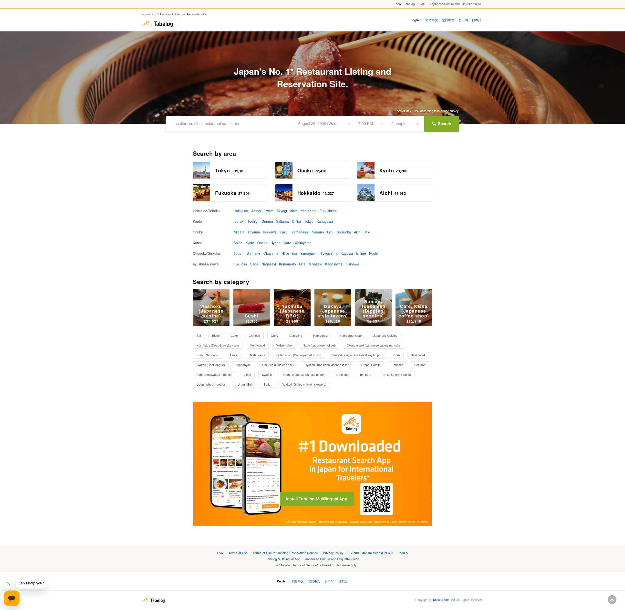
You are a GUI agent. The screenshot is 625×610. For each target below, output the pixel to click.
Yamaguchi (308, 253)
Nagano (318, 232)
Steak (247, 374)
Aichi (357, 232)
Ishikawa (270, 232)
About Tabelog (405, 4)
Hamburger (320, 335)
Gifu (330, 232)
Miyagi (282, 211)
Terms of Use (238, 552)
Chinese (254, 335)
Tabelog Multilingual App (283, 559)
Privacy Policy (333, 552)
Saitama (282, 221)
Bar (199, 335)
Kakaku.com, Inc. (444, 600)
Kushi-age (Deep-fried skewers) (218, 345)
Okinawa (352, 264)
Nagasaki (268, 264)
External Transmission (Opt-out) (371, 552)
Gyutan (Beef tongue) (211, 365)
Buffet (267, 384)
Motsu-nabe (284, 345)
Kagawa (347, 253)
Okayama (270, 253)
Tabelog (157, 24)
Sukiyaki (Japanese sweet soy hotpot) (357, 355)
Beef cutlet (418, 355)
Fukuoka (240, 264)
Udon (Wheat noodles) (212, 384)
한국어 (463, 20)
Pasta (234, 355)
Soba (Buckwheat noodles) (214, 374)
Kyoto (250, 243)
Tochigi (252, 221)
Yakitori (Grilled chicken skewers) (304, 384)
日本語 (476, 20)
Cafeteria (342, 374)
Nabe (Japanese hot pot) (319, 345)
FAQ (422, 4)
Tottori (238, 253)
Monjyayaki (257, 345)
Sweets (267, 374)
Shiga (238, 243)
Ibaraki (239, 221)
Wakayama (303, 243)
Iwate (269, 211)
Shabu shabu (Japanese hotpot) (304, 374)
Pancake (397, 365)
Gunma (267, 221)
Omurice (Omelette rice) (278, 365)
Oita (302, 264)
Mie (367, 232)
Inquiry (403, 552)
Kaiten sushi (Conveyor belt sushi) (298, 355)
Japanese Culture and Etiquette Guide (455, 4)
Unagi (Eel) (245, 384)
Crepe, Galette (371, 365)
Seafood (420, 365)
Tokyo (308, 221)
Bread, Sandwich (208, 355)
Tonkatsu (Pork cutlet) (396, 374)
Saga (254, 264)
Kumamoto (287, 264)
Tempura (365, 374)
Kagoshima (334, 264)
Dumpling (295, 335)
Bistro (216, 335)
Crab (396, 355)
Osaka (262, 243)
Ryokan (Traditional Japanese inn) (327, 365)
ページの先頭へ (612, 599)
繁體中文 (448, 20)
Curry (274, 335)
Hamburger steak (350, 335)
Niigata (239, 232)
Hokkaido (241, 211)
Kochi (373, 253)
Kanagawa (325, 221)
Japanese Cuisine (385, 335)
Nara (287, 243)
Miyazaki (315, 264)
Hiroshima (289, 253)
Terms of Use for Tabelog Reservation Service (285, 552)
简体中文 (431, 20)
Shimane (253, 253)
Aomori (256, 211)
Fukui (284, 232)
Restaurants (257, 355)
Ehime (361, 253)
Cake (234, 335)
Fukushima (328, 211)
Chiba (296, 221)
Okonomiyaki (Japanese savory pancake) (374, 345)
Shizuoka (344, 232)
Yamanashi (300, 232)
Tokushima (329, 253)
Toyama (254, 232)
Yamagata (308, 211)
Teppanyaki (243, 365)
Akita (294, 211)
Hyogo (276, 243)
